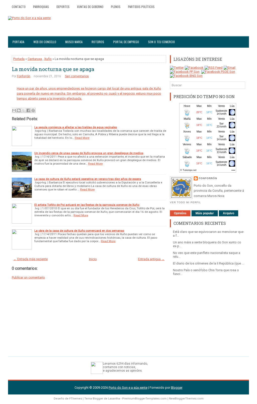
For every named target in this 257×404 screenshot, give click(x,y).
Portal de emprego (126, 42)
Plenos (115, 7)
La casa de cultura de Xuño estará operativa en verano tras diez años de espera (87, 179)
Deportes (63, 7)
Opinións (180, 213)
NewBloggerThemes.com (186, 398)
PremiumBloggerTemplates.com (144, 398)
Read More (82, 138)
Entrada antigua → (151, 259)
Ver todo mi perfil (185, 202)
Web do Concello (44, 42)
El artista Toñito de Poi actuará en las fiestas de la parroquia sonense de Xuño (86, 205)
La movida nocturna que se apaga (53, 69)
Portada (18, 42)
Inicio (93, 259)
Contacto (19, 7)
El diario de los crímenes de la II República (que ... (208, 263)
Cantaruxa (35, 59)
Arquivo (228, 213)
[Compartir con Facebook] (28, 110)
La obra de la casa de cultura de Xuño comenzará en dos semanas (79, 230)
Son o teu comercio (161, 42)
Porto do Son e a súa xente (128, 387)
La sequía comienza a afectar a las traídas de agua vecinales (75, 127)
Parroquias (41, 7)
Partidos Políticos (141, 7)
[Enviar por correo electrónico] (14, 110)
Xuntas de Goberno (90, 7)
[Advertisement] (207, 313)
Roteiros (98, 42)
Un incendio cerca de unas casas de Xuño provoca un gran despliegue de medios (88, 153)
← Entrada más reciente (30, 259)
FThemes (75, 398)
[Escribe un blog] (18, 110)
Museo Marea (74, 42)
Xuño (48, 59)
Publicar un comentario (28, 277)
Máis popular (205, 213)
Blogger (176, 387)
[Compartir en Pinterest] (33, 110)
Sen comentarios (77, 76)
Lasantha (114, 398)
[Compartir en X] (23, 110)
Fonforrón (23, 76)
